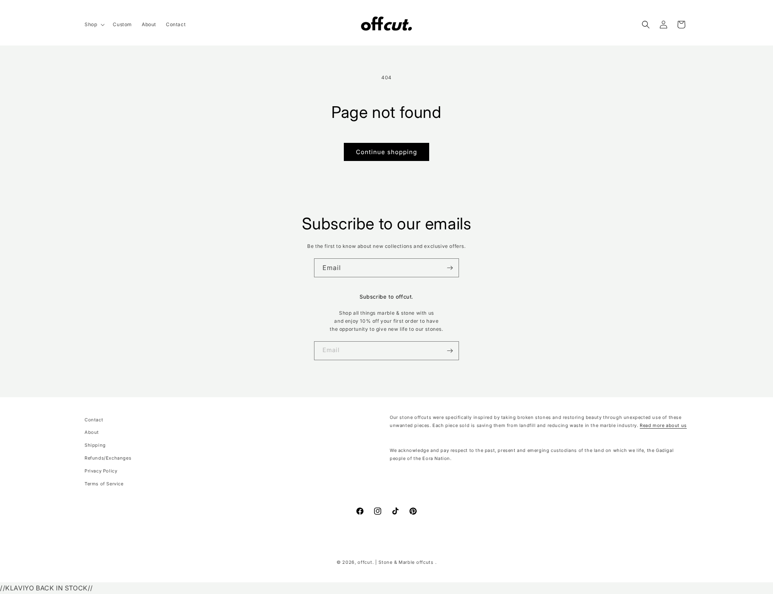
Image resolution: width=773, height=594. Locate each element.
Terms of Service (104, 484)
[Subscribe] (450, 267)
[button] (94, 24)
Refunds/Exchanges (108, 458)
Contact (94, 420)
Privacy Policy (101, 471)
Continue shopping (386, 152)
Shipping (95, 445)
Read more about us (663, 425)
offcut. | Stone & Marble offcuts (395, 562)
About (92, 432)
